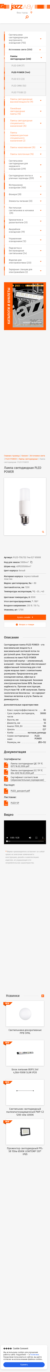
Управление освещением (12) (17, 240)
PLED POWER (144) (20, 72)
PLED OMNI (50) (18, 85)
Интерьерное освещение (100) (17, 186)
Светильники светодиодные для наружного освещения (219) (18, 165)
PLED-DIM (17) (17, 65)
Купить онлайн (24, 617)
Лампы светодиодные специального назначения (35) (21, 123)
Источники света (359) (20, 49)
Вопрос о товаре (26, 624)
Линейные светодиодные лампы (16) (17, 111)
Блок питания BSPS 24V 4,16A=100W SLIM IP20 (25, 1071)
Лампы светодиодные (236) (20, 57)
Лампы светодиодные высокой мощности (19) (21, 100)
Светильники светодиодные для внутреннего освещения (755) (18, 39)
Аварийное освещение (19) (17, 230)
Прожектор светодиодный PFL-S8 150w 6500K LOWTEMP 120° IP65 (25, 1151)
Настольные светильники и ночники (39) (21, 210)
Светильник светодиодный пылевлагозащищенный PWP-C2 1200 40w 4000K (25, 1111)
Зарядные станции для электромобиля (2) (20, 270)
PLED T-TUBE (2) (18, 92)
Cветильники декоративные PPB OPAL (25, 1032)
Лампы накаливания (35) (22, 147)
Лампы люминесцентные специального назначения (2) (19, 136)
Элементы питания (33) (20, 201)
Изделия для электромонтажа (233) (20, 261)
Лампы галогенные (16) (22, 154)
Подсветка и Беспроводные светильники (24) (18, 251)
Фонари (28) (15, 194)
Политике (34, 1354)
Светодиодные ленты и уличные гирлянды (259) (21, 177)
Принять (24, 1365)
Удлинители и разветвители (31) (18, 221)
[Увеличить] (24, 506)
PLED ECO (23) (18, 79)
